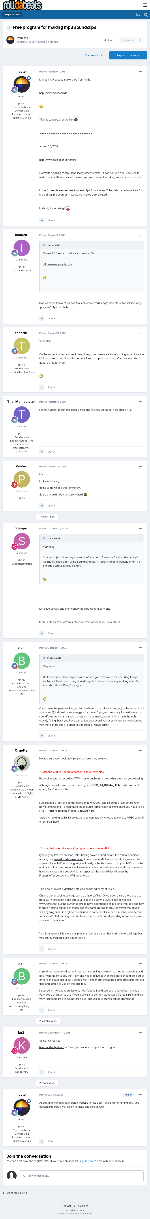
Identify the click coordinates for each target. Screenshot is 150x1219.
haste (24, 37)
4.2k (23, 782)
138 (23, 560)
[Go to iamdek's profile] (22, 248)
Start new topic (94, 55)
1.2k (22, 364)
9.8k (23, 103)
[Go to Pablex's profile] (22, 479)
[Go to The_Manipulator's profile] (22, 414)
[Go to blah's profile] (22, 661)
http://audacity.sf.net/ (51, 1047)
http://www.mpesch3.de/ (53, 92)
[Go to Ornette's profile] (22, 763)
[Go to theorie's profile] (22, 346)
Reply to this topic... (38, 1175)
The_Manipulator (21, 402)
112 (23, 1064)
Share (110, 40)
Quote (51, 220)
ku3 (21, 1032)
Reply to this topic (128, 55)
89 (23, 498)
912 (23, 679)
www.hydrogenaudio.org (54, 912)
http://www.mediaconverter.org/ (58, 159)
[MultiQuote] (41, 220)
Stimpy (21, 528)
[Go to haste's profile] (10, 40)
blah (21, 648)
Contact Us (68, 1205)
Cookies (83, 1205)
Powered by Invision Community (75, 1213)
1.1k (23, 266)
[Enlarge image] (41, 106)
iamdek (21, 235)
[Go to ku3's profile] (22, 1045)
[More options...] (140, 72)
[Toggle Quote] (44, 245)
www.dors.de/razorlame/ (68, 859)
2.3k (23, 433)
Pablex (21, 466)
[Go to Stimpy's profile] (22, 541)
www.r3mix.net (48, 903)
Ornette (21, 750)
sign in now (86, 1160)
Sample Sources (48, 41)
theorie (21, 333)
